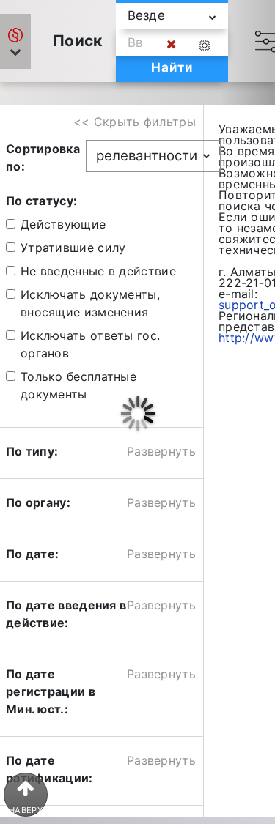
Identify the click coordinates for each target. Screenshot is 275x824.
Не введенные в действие (98, 271)
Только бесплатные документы (78, 385)
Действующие (63, 224)
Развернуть (161, 451)
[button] (15, 41)
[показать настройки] (207, 44)
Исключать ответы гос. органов (90, 344)
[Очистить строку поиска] (171, 44)
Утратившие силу (73, 247)
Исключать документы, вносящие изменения (90, 303)
